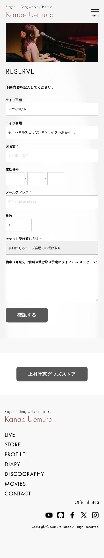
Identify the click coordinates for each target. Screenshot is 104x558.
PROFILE (15, 454)
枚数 (10, 216)
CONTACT (18, 493)
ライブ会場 (14, 123)
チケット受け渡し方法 (23, 239)
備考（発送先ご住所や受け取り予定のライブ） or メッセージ (52, 262)
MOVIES (15, 483)
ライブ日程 (14, 100)
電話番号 (12, 169)
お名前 (12, 146)
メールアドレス (18, 192)
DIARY (12, 464)
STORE (13, 444)
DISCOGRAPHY (24, 474)
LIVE (10, 434)
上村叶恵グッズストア (52, 374)
